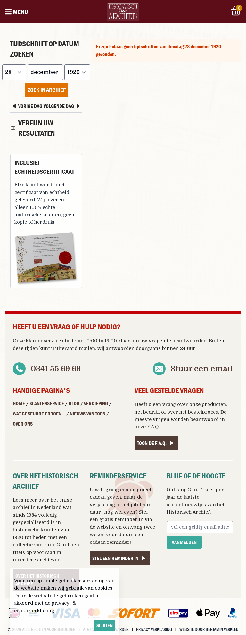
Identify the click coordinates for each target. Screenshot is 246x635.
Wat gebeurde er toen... (39, 413)
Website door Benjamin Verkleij (208, 629)
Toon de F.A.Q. (152, 443)
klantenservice (43, 340)
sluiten (104, 625)
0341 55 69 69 (56, 368)
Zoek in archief (47, 89)
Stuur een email (202, 368)
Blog (74, 403)
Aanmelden (184, 542)
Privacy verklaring (154, 629)
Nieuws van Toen (87, 413)
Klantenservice (46, 403)
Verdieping (96, 403)
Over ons (23, 424)
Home (19, 403)
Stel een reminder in (115, 558)
